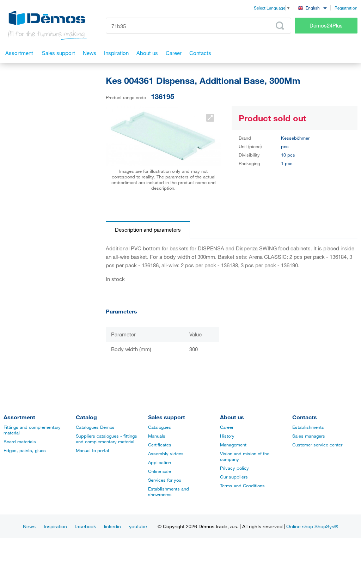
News (29, 526)
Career (226, 427)
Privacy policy (234, 468)
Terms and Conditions (242, 485)
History (227, 436)
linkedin (112, 526)
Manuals (156, 436)
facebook (85, 526)
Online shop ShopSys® (312, 526)
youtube (138, 526)
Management (233, 444)
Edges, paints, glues (25, 450)
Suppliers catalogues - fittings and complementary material (106, 438)
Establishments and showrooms (168, 491)
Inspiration (55, 526)
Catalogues (159, 427)
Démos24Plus (326, 25)
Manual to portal (92, 450)
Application (159, 462)
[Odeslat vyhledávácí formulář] (280, 26)
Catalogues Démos (95, 427)
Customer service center (317, 444)
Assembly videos (166, 453)
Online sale (159, 471)
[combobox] (312, 7)
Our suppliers (234, 477)
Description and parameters (148, 229)
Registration (346, 8)
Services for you (164, 480)
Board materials (20, 441)
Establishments (308, 427)
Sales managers (308, 436)
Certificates (159, 444)
